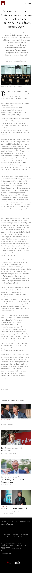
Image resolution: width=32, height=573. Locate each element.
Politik (24, 61)
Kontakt (16, 537)
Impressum (15, 534)
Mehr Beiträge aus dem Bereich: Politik (12, 400)
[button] (28, 3)
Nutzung (9, 537)
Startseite (7, 534)
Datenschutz (24, 534)
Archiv (23, 537)
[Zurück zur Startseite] (3, 3)
